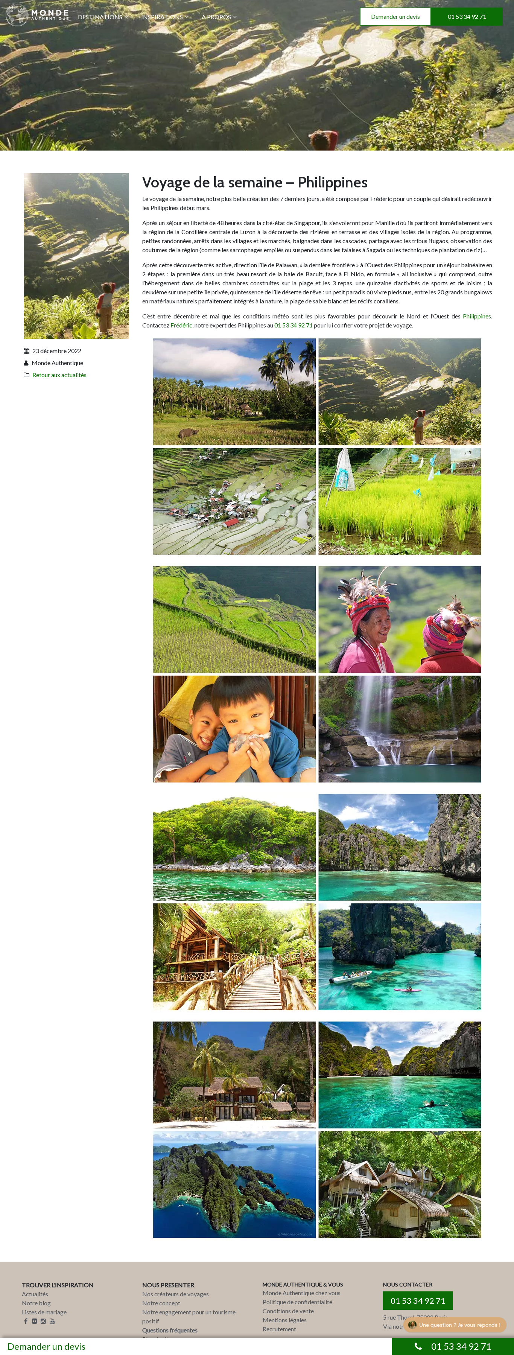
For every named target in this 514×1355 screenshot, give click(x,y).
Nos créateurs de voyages (175, 1293)
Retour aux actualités (59, 374)
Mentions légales (285, 1319)
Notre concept (161, 1302)
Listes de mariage (44, 1311)
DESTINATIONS (100, 16)
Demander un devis (395, 16)
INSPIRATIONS (162, 16)
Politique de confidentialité (297, 1301)
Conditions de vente (288, 1310)
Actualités (35, 1293)
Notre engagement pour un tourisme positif (189, 1316)
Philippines (477, 316)
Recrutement (279, 1328)
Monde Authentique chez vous (302, 1292)
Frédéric (181, 325)
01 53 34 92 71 (467, 16)
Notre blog (36, 1302)
